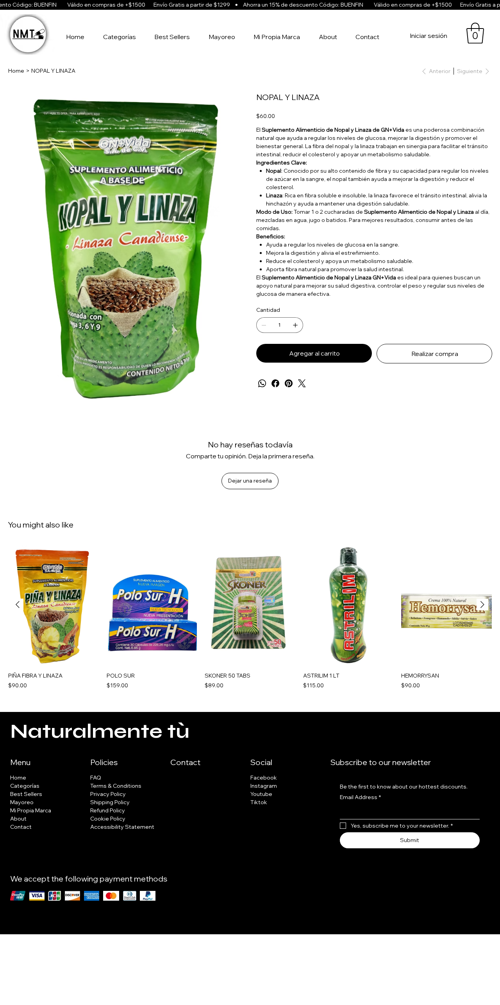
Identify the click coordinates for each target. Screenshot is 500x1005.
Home (18, 777)
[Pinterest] (289, 383)
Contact (21, 826)
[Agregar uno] (295, 325)
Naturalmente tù (99, 731)
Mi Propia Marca (30, 810)
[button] (475, 33)
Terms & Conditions (115, 785)
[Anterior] (17, 604)
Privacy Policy (108, 794)
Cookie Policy (107, 818)
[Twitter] (302, 383)
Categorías (24, 785)
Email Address (360, 797)
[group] (250, 617)
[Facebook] (275, 383)
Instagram (263, 785)
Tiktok (258, 802)
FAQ (95, 777)
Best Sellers (26, 794)
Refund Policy (107, 810)
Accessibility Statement (122, 826)
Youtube (261, 794)
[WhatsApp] (262, 383)
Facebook (263, 777)
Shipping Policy (110, 802)
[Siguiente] (482, 604)
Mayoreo (22, 802)
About (18, 818)
